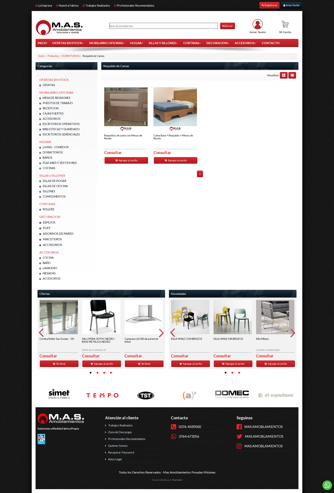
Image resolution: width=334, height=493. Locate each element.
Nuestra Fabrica (69, 5)
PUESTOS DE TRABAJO (58, 103)
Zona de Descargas (120, 432)
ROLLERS (48, 209)
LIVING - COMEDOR (56, 147)
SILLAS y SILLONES (162, 43)
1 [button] (91, 373)
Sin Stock (61, 363)
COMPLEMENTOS (54, 196)
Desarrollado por (167, 479)
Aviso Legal (115, 459)
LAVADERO (50, 268)
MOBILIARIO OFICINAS (106, 43)
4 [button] (111, 373)
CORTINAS (191, 43)
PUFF (47, 228)
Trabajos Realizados (97, 5)
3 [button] (104, 373)
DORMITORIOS (70, 55)
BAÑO (47, 262)
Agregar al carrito (127, 160)
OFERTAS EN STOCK (67, 43)
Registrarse (270, 5)
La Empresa (45, 5)
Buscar (229, 25)
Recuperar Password (121, 452)
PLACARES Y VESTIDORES (60, 162)
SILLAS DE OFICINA (55, 186)
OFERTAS (49, 85)
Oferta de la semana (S (99, 344)
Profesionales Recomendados (135, 5)
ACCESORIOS (244, 43)
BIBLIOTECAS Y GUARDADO (61, 129)
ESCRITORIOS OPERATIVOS (61, 124)
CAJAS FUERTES (53, 113)
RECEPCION (51, 108)
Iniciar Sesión (292, 5)
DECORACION (216, 43)
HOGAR (135, 43)
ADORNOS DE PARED (58, 233)
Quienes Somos (118, 445)
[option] (58, 333)
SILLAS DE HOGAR (54, 180)
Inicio (42, 43)
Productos (53, 55)
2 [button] (97, 373)
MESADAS (49, 273)
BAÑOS (47, 157)
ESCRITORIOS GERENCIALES (61, 134)
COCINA (48, 257)
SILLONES (49, 191)
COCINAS (49, 168)
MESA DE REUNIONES (56, 97)
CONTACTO (271, 43)
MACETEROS (52, 239)
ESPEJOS (49, 222)
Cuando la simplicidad (267, 344)
